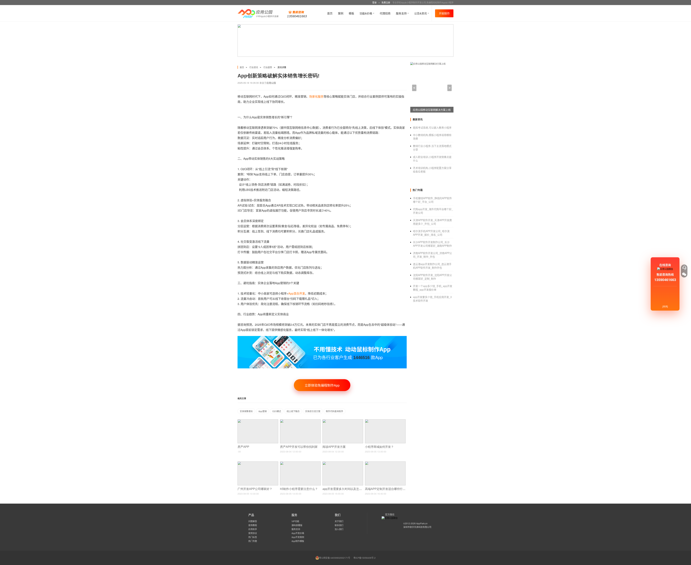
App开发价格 (298, 533)
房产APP (244, 446)
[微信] (684, 274)
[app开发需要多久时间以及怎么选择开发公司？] (342, 463)
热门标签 (252, 537)
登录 (374, 2)
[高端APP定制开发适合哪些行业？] (385, 463)
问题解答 (252, 521)
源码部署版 (297, 525)
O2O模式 (276, 411)
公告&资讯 (421, 13)
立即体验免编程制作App (322, 385)
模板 (351, 13)
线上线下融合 (293, 411)
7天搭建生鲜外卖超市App (427, 109)
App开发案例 (298, 537)
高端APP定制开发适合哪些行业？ (387, 488)
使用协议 (252, 533)
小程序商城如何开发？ (379, 446)
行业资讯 (253, 67)
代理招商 (385, 13)
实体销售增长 (246, 411)
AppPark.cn (422, 523)
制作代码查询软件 (334, 411)
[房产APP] (258, 420)
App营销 (262, 411)
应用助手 (252, 529)
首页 (330, 13)
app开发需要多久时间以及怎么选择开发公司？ (352, 488)
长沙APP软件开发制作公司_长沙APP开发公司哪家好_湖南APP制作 (432, 243)
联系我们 (339, 525)
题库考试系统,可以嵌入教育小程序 (432, 127)
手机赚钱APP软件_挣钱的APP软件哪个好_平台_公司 (432, 199)
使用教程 (252, 525)
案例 (340, 13)
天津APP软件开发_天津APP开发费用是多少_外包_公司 (432, 221)
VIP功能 (295, 521)
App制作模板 (298, 540)
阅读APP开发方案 (334, 446)
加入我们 (339, 529)
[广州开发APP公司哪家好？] (258, 463)
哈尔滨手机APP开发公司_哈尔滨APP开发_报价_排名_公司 (431, 232)
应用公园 (271, 82)
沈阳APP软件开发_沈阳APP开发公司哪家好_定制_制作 (432, 276)
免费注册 (385, 2)
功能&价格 (366, 13)
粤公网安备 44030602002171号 (334, 557)
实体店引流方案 (312, 411)
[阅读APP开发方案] (342, 420)
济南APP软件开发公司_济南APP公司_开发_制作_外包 (432, 254)
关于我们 (339, 521)
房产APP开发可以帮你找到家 (299, 446)
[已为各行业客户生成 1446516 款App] (322, 337)
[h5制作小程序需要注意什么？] (300, 463)
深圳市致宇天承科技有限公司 (417, 526)
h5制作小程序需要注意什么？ (299, 488)
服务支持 (401, 13)
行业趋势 (267, 67)
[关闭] (665, 306)
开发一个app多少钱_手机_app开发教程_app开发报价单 (432, 287)
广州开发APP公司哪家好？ (255, 488)
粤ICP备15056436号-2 (364, 557)
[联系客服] (684, 267)
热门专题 (252, 540)
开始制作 (444, 13)
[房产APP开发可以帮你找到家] (300, 420)
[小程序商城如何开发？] (385, 420)
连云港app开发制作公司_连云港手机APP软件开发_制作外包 (432, 265)
